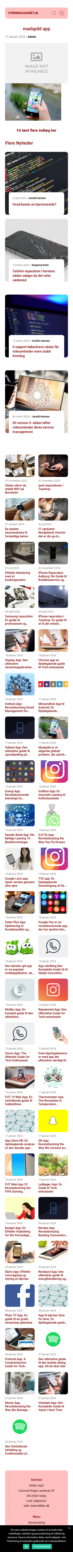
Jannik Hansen (37, 198)
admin (32, 37)
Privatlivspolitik (42, 1546)
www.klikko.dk (40, 1505)
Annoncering (36, 1522)
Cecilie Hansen (41, 340)
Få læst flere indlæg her (36, 130)
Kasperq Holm (40, 265)
